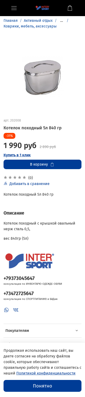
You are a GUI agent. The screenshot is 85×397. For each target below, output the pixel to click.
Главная (11, 20)
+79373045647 (19, 278)
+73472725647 (19, 294)
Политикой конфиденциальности (46, 373)
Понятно (42, 386)
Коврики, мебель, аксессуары (30, 26)
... (61, 20)
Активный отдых (38, 20)
